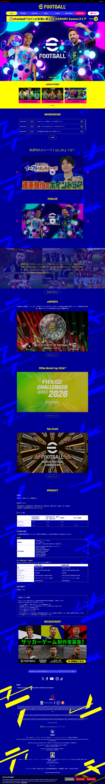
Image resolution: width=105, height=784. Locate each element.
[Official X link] (43, 678)
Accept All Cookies (91, 779)
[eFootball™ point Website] (93, 13)
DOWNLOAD (80, 13)
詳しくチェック (53, 355)
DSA (66, 768)
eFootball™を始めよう (52, 292)
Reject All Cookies (80, 779)
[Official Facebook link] (47, 678)
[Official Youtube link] (51, 679)
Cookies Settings (73, 768)
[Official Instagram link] (57, 678)
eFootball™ (52, 7)
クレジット (52, 765)
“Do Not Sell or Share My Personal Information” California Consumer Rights (35, 687)
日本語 (100, 1)
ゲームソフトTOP (30, 768)
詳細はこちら (21, 590)
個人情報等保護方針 (51, 768)
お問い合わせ (40, 768)
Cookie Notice (24, 782)
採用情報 (61, 768)
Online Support (69, 13)
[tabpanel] (52, 172)
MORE (52, 137)
